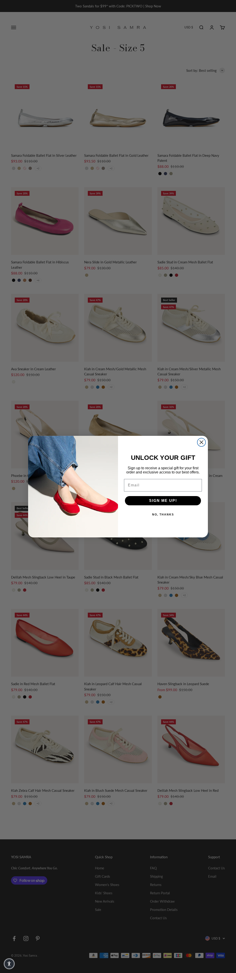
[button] (9, 963)
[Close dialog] (201, 442)
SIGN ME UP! (163, 501)
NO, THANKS (163, 514)
